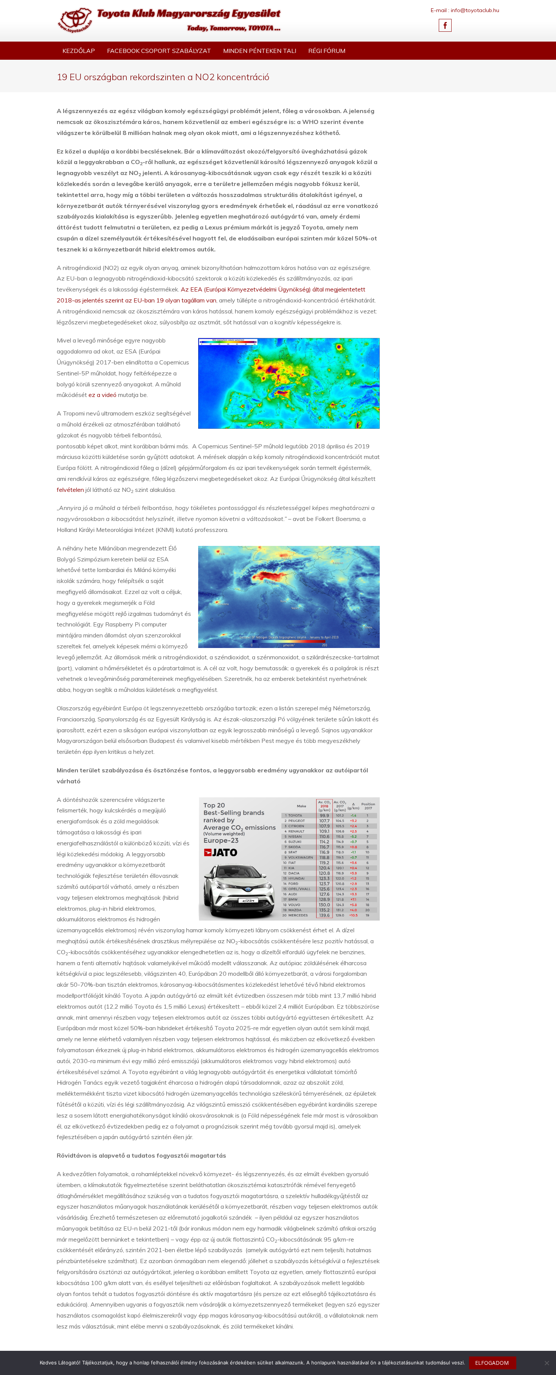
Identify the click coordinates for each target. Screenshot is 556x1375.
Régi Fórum (326, 50)
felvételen (71, 489)
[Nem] (546, 1363)
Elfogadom (492, 1362)
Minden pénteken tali (259, 50)
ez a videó (102, 394)
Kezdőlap (78, 50)
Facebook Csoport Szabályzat (159, 50)
